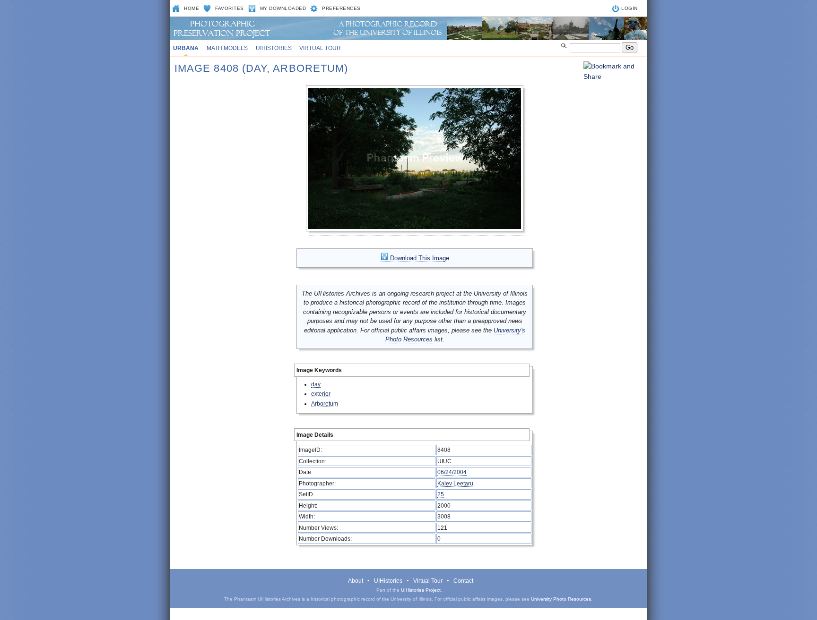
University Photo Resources (561, 599)
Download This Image (418, 258)
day (316, 384)
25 (440, 494)
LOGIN (629, 8)
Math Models (227, 48)
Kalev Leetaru (455, 483)
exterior (320, 394)
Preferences (341, 8)
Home (191, 8)
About (355, 581)
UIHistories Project (421, 590)
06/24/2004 (452, 472)
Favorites (229, 8)
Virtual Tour (320, 48)
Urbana (186, 48)
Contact (463, 581)
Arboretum (324, 403)
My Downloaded (283, 8)
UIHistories (274, 48)
